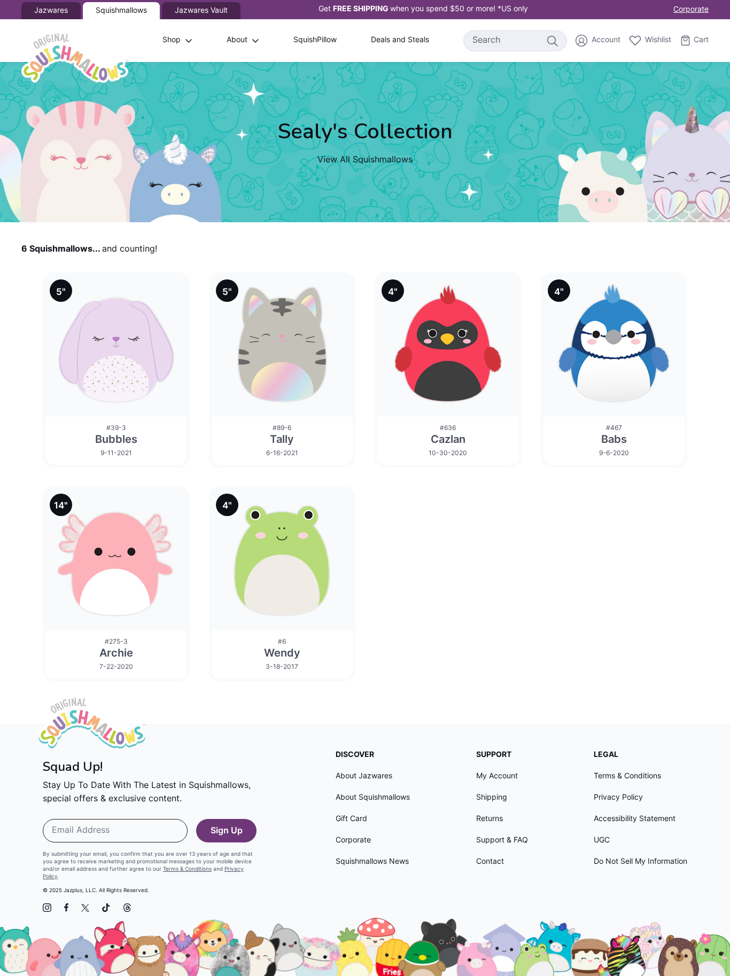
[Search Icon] (552, 40)
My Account (497, 776)
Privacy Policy (618, 798)
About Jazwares (364, 776)
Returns (489, 819)
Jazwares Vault (201, 11)
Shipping (491, 798)
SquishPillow (315, 40)
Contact (490, 862)
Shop (171, 40)
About (237, 40)
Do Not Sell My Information (640, 862)
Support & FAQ (502, 841)
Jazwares (51, 11)
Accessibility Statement (634, 819)
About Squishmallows (373, 798)
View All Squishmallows (365, 160)
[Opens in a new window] (47, 907)
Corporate (691, 10)
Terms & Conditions (187, 869)
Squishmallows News (372, 862)
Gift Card (351, 819)
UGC (602, 841)
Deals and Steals (400, 40)
